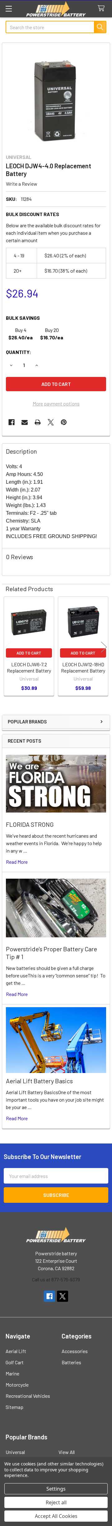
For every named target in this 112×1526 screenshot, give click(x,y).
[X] (50, 422)
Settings (56, 1488)
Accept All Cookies (56, 1516)
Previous (8, 646)
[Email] (24, 422)
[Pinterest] (63, 422)
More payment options (56, 403)
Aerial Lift (16, 1351)
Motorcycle (17, 1385)
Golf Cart (15, 1362)
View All (66, 1452)
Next (104, 646)
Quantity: (18, 352)
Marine (12, 1373)
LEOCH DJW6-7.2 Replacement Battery (29, 667)
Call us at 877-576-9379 (56, 1279)
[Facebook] (11, 422)
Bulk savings (23, 318)
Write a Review (21, 184)
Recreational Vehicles (28, 1396)
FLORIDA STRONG (30, 824)
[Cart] (102, 9)
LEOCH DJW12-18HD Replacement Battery (83, 667)
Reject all (56, 1502)
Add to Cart (28, 652)
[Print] (37, 422)
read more (17, 862)
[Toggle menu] (8, 8)
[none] (56, 97)
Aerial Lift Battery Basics (39, 1081)
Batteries (71, 1362)
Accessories (75, 1351)
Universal (15, 1452)
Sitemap (14, 1407)
